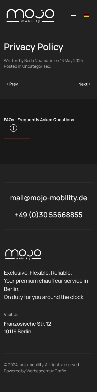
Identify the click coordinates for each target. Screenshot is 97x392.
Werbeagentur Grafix (46, 371)
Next (83, 84)
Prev (13, 84)
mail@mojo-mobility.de (48, 197)
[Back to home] (30, 15)
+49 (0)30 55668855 (49, 214)
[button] (73, 15)
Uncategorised (36, 66)
